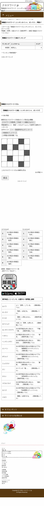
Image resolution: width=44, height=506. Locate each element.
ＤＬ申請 (4, 464)
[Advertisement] (22, 80)
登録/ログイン (39, 1)
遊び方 (3, 483)
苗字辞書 (4, 472)
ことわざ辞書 (5, 474)
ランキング (4, 462)
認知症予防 (4, 477)
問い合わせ (4, 467)
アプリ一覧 (4, 456)
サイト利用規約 (5, 476)
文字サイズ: (5, 129)
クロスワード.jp (10, 5)
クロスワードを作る (6, 453)
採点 (5, 178)
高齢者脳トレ (5, 481)
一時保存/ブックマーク (9, 133)
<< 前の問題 (5, 115)
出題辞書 (4, 469)
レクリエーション (6, 480)
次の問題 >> (39, 172)
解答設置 (4, 465)
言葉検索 (4, 460)
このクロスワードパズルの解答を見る (13, 170)
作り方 (3, 455)
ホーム (3, 448)
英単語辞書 (4, 471)
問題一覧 (4, 450)
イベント (4, 459)
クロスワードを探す (6, 451)
